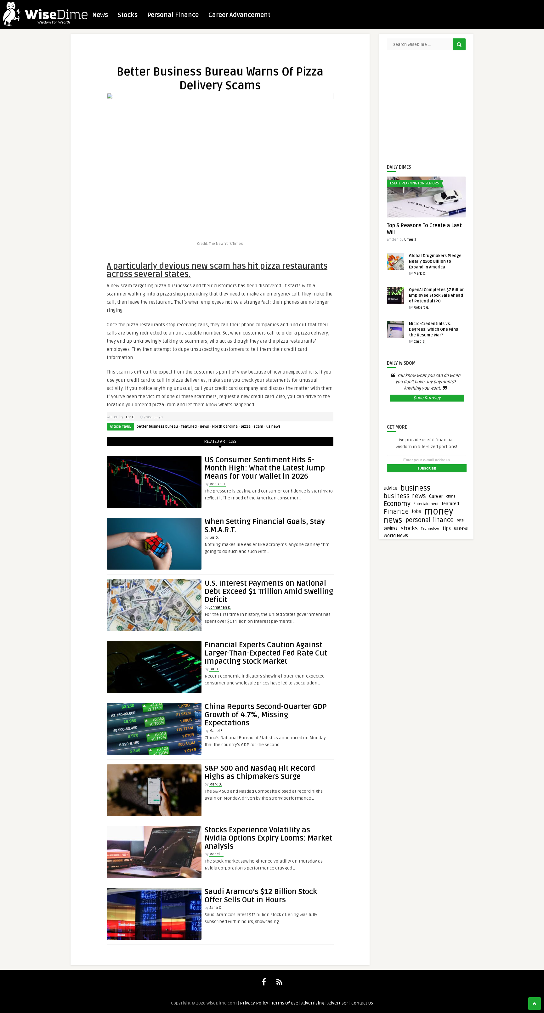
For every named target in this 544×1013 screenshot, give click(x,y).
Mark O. (215, 784)
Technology (430, 528)
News (100, 15)
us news (273, 426)
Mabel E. (216, 731)
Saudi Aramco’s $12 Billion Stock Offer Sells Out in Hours (261, 895)
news (204, 426)
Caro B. (420, 342)
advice (390, 488)
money (438, 511)
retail (461, 520)
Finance (396, 512)
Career (436, 496)
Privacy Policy (254, 1003)
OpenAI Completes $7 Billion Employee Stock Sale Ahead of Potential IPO (437, 295)
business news (405, 496)
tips (447, 528)
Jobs (416, 512)
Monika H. (217, 484)
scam (258, 426)
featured (189, 426)
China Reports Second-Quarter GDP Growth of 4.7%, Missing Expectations (266, 715)
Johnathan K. (220, 607)
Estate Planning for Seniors (414, 183)
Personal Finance (173, 15)
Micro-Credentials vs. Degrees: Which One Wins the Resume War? (433, 329)
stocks (409, 528)
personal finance (429, 520)
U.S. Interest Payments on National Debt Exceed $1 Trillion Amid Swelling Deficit (269, 591)
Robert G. (421, 308)
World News (396, 535)
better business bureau (157, 426)
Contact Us (362, 1003)
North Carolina (225, 426)
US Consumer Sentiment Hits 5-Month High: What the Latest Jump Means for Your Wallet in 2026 (265, 468)
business (415, 488)
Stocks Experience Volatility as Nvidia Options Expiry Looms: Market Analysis (268, 838)
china (451, 496)
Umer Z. (410, 240)
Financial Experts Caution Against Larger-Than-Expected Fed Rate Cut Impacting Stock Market (266, 653)
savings (391, 528)
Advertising (312, 1003)
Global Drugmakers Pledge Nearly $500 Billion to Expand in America (435, 261)
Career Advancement (239, 15)
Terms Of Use (284, 1003)
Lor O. (130, 417)
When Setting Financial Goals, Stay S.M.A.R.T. (265, 525)
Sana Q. (215, 908)
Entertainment (426, 504)
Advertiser (337, 1003)
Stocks (128, 15)
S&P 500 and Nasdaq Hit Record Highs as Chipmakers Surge (260, 772)
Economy (397, 504)
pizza (246, 426)
